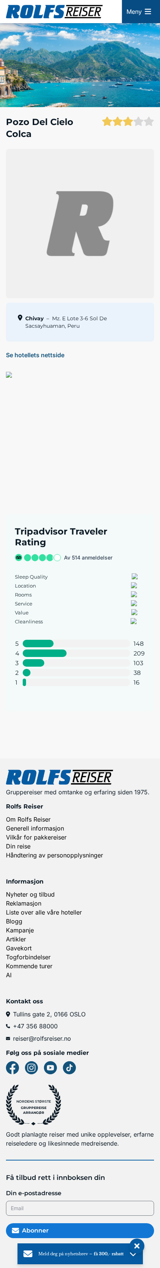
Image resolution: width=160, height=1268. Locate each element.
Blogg (14, 921)
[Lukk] (136, 1246)
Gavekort (19, 948)
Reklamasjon (23, 903)
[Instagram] (31, 1067)
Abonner (35, 1230)
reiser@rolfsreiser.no (42, 1038)
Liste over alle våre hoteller (44, 912)
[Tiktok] (69, 1067)
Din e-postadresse (33, 1193)
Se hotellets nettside (35, 355)
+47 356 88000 (35, 1026)
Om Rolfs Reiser (28, 819)
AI (9, 975)
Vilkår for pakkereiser (36, 837)
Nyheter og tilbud (30, 894)
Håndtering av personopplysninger (54, 855)
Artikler (16, 939)
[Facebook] (12, 1067)
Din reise (18, 846)
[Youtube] (50, 1067)
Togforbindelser (28, 957)
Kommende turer (29, 966)
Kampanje (20, 930)
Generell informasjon (35, 828)
